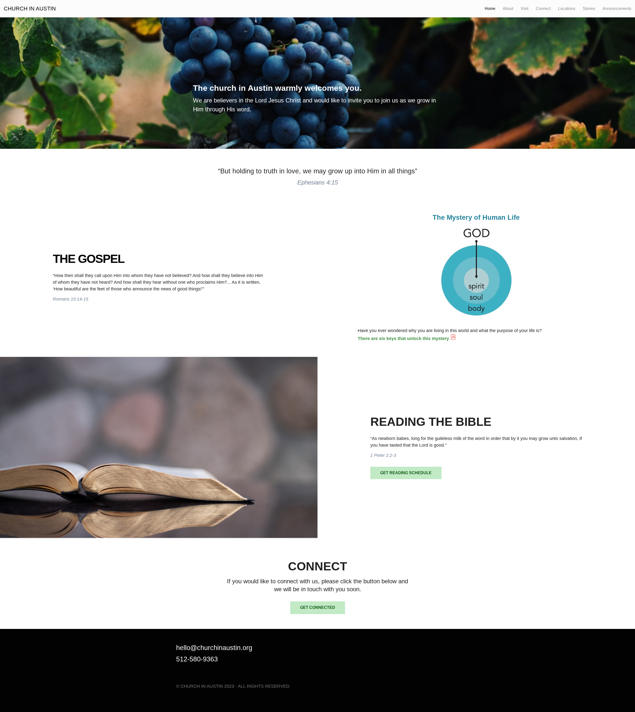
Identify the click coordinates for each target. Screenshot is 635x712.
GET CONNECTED (317, 607)
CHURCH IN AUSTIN (30, 8)
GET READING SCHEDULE (406, 473)
